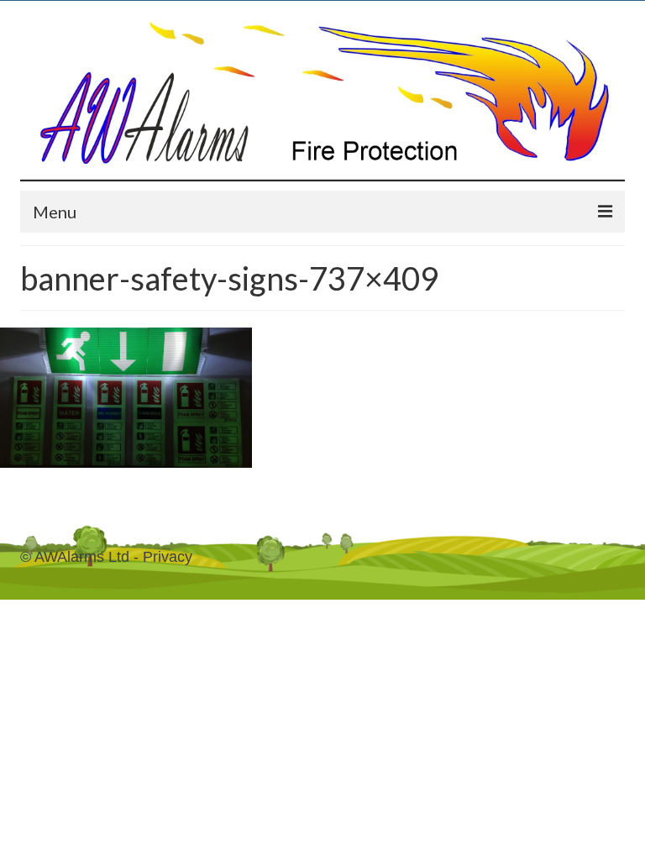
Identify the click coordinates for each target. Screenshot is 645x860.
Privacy (167, 556)
